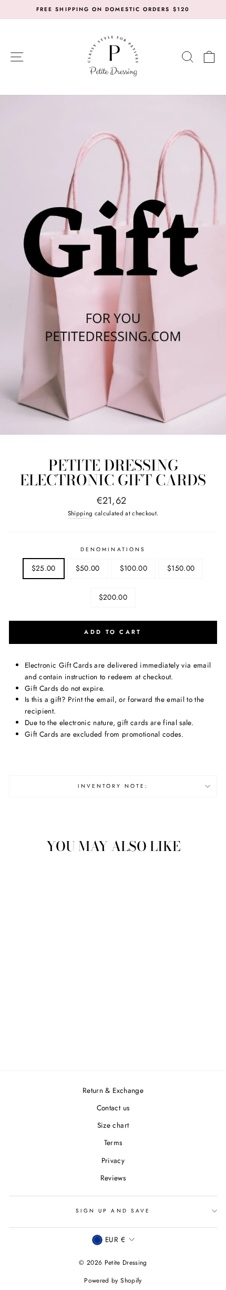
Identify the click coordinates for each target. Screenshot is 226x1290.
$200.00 (113, 597)
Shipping (80, 513)
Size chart (113, 1125)
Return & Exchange (113, 1090)
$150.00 (180, 568)
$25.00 (44, 568)
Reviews (113, 1177)
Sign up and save (113, 1211)
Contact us (113, 1107)
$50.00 (88, 568)
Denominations (113, 549)
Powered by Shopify (112, 1280)
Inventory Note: (113, 786)
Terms (113, 1142)
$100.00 (133, 568)
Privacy (113, 1160)
